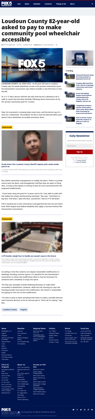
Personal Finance (6, 355)
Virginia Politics (53, 335)
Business (4, 348)
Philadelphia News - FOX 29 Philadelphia (39, 335)
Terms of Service (80, 162)
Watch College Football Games (38, 372)
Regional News (39, 328)
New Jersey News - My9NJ (39, 339)
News (3, 328)
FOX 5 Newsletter (22, 382)
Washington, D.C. (6, 331)
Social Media (21, 386)
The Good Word (6, 387)
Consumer (4, 350)
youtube (73, 409)
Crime (3, 344)
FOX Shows (68, 335)
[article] (32, 145)
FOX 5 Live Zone (6, 384)
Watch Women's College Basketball (38, 388)
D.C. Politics (52, 331)
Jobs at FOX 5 (21, 397)
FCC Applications (22, 393)
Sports (3, 346)
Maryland (4, 335)
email (92, 409)
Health (3, 353)
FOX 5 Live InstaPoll (23, 367)
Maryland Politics (54, 333)
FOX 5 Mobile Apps (23, 384)
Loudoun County (27, 45)
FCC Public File (21, 390)
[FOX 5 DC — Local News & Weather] (7, 4)
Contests (20, 388)
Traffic (19, 335)
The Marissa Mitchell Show (7, 370)
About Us (21, 365)
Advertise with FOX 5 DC (23, 370)
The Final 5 (4, 378)
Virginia (23, 309)
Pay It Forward (85, 335)
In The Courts (5, 382)
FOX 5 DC (19, 45)
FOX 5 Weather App (23, 341)
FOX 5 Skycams (22, 333)
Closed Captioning (22, 399)
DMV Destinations (86, 333)
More (72, 4)
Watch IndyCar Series (39, 382)
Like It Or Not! (5, 375)
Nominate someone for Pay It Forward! (87, 338)
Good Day (85, 328)
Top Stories (4, 359)
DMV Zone (4, 373)
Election (51, 338)
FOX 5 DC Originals (5, 366)
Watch (67, 328)
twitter (80, 409)
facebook (77, 409)
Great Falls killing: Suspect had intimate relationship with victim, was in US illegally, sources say (84, 97)
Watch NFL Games (38, 369)
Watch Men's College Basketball (39, 384)
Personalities (21, 379)
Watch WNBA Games (39, 392)
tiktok (88, 409)
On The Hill (4, 380)
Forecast (20, 331)
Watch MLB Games (39, 375)
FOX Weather (21, 344)
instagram (84, 409)
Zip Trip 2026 (85, 341)
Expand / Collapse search (92, 4)
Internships (20, 395)
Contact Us (20, 377)
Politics (52, 328)
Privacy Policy (81, 160)
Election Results (53, 340)
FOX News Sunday (7, 357)
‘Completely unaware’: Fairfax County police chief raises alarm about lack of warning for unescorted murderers (84, 109)
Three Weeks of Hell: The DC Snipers (7, 389)
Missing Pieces (5, 393)
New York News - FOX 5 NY (38, 332)
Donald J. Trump (54, 342)
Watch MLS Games (39, 394)
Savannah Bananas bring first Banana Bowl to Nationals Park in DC (85, 77)
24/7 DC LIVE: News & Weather (7, 338)
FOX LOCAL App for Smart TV (23, 374)
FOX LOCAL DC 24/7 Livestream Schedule (71, 342)
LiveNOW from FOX (71, 333)
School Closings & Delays (22, 338)
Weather (21, 328)
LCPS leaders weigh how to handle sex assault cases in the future (28, 256)
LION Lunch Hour (86, 331)
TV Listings (68, 331)
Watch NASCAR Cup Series (39, 378)
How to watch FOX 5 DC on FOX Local (71, 338)
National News (5, 341)
